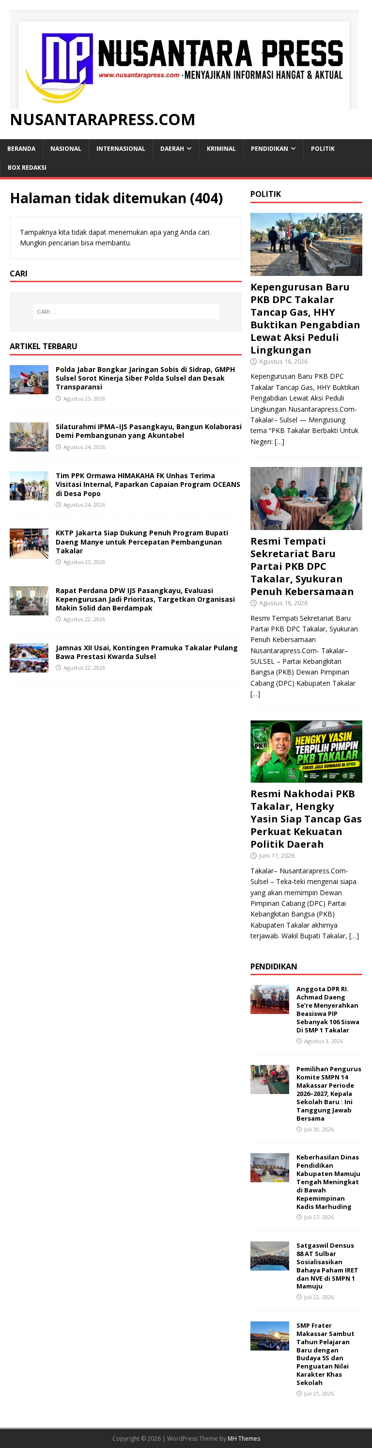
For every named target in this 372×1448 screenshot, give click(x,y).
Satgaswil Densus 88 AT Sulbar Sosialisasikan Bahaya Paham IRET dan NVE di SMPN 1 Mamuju (327, 1265)
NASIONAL (65, 149)
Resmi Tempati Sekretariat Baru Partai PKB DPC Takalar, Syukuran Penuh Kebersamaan (302, 566)
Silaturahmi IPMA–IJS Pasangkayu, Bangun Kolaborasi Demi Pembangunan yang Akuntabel (149, 431)
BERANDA (21, 149)
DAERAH (172, 149)
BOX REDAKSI (27, 167)
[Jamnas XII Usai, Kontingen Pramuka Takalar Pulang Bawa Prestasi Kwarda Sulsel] (29, 666)
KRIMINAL (221, 149)
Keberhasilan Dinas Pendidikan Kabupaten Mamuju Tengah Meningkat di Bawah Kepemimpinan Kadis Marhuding (328, 1181)
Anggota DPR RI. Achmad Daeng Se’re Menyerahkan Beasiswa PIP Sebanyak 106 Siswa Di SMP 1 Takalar (327, 1009)
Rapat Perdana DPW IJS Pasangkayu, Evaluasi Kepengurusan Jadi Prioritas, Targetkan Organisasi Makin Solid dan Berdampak (145, 599)
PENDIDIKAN (269, 149)
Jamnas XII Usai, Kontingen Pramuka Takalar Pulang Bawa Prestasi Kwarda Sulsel (147, 652)
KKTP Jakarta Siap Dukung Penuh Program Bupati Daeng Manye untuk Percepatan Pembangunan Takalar (142, 541)
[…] (279, 441)
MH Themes (244, 1438)
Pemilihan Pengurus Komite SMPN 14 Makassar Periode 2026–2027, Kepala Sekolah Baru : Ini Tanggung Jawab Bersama (328, 1093)
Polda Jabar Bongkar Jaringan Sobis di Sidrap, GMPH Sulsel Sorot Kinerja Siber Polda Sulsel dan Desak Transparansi (145, 378)
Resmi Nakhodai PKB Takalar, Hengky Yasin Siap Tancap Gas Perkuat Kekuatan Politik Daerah (306, 819)
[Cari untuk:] (125, 312)
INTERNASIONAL (120, 149)
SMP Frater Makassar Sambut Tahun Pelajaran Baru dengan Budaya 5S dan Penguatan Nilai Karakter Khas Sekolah (325, 1354)
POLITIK (323, 149)
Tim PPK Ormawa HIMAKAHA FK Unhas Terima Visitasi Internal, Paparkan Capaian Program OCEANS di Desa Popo (148, 484)
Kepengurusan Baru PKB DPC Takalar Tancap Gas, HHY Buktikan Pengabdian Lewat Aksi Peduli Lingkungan (305, 318)
